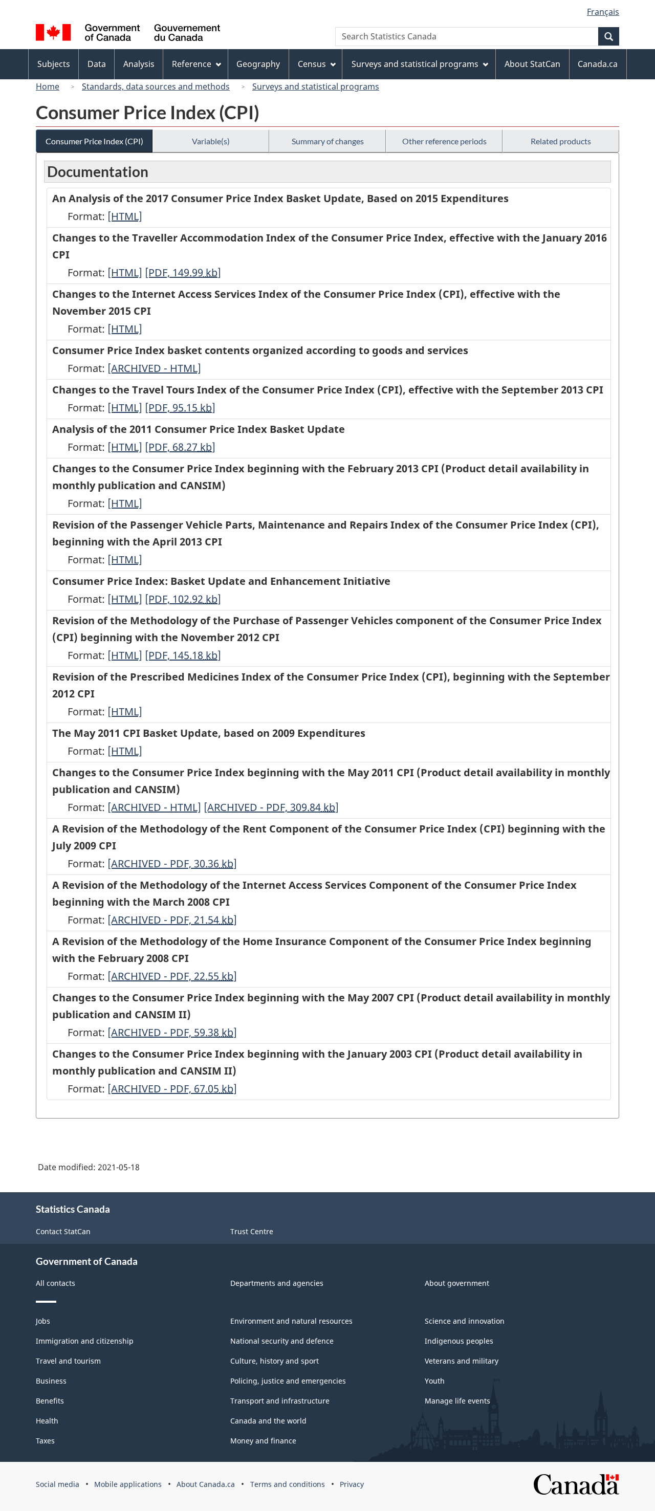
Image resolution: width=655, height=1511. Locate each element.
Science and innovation (465, 1321)
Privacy (352, 1484)
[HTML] (124, 216)
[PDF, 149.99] (183, 272)
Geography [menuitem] (258, 64)
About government (457, 1283)
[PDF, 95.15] (180, 407)
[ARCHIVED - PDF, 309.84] (271, 807)
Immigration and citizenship (85, 1341)
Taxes (45, 1441)
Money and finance (263, 1441)
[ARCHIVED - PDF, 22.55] (172, 976)
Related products (561, 141)
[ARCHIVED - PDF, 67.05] (172, 1089)
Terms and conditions (287, 1484)
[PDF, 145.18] (183, 655)
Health (47, 1421)
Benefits (50, 1401)
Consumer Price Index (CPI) (94, 141)
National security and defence (282, 1341)
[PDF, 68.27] (180, 447)
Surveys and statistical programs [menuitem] (415, 64)
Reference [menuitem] (191, 64)
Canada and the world (268, 1421)
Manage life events (457, 1401)
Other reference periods (444, 141)
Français (603, 11)
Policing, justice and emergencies (288, 1381)
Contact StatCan (63, 1231)
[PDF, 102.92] (183, 599)
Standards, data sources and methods (156, 86)
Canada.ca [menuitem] (598, 64)
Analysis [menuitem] (139, 64)
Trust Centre (251, 1231)
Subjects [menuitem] (53, 64)
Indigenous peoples (459, 1341)
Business (51, 1381)
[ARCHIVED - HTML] (154, 368)
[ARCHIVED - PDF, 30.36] (172, 863)
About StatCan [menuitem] (532, 64)
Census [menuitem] (312, 64)
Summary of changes (328, 141)
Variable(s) (211, 141)
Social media (57, 1484)
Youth (435, 1381)
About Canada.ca (206, 1484)
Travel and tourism (68, 1361)
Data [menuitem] (97, 64)
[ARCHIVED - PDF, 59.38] (172, 1032)
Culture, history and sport (274, 1361)
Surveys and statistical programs (315, 86)
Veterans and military (461, 1361)
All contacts (55, 1283)
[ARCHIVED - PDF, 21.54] (172, 920)
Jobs (43, 1321)
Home (47, 86)
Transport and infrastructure (280, 1401)
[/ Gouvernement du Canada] (128, 34)
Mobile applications (128, 1484)
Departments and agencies (276, 1283)
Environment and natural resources (291, 1321)
